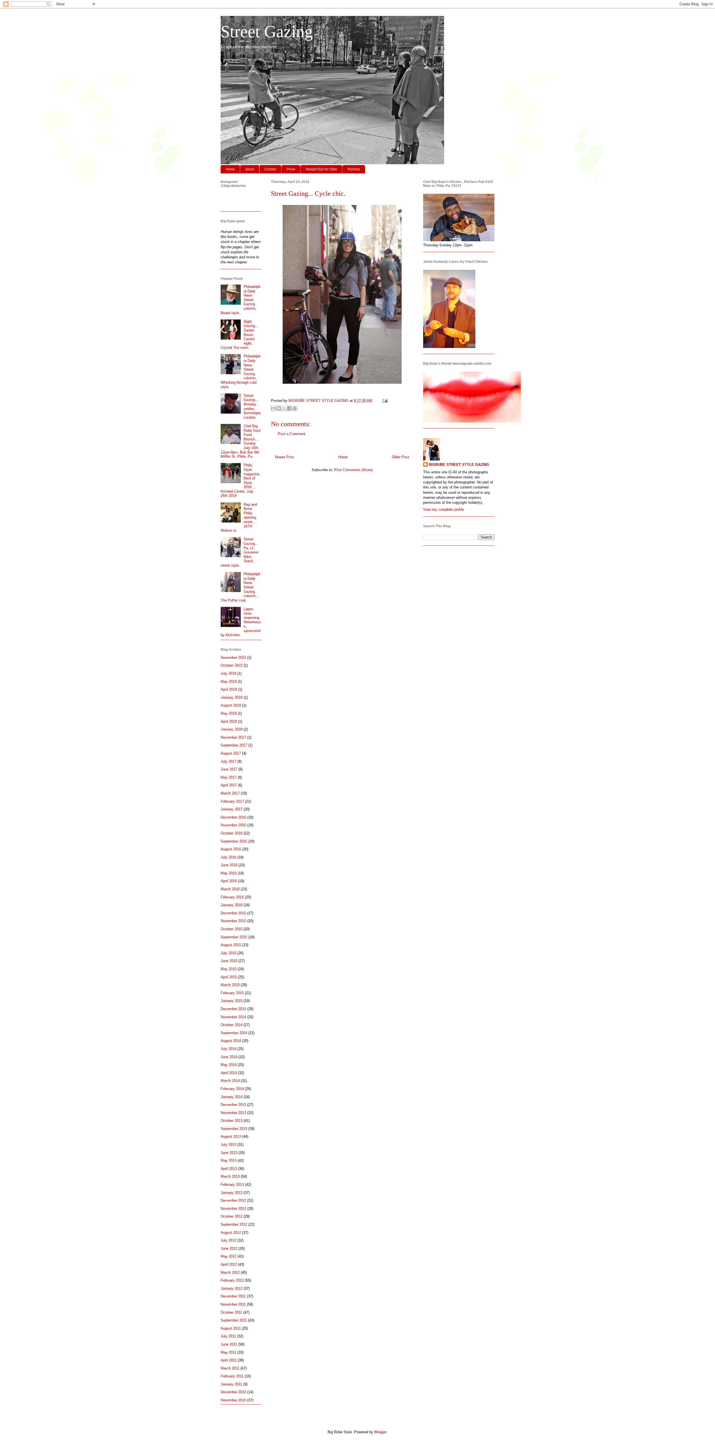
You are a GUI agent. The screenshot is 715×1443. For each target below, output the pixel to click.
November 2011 (233, 1304)
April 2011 (229, 1360)
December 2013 (233, 1105)
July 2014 (228, 1049)
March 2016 (230, 889)
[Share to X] (284, 408)
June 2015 (229, 961)
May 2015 (229, 969)
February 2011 (232, 1376)
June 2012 (229, 1248)
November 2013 (233, 1113)
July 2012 (228, 1240)
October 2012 (231, 1216)
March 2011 (230, 1368)
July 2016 (228, 857)
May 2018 (229, 713)
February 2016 (232, 897)
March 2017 (230, 793)
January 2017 (231, 809)
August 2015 (231, 945)
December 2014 (233, 1009)
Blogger (380, 1432)
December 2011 (233, 1296)
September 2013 (234, 1129)
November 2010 (233, 1400)
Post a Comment (291, 434)
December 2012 (233, 1200)
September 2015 (234, 937)
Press (291, 169)
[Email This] (273, 408)
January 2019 (231, 697)
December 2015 (233, 913)
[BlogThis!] (279, 408)
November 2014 (233, 1017)
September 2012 (234, 1224)
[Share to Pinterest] (294, 408)
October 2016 (231, 833)
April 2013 (229, 1169)
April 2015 (229, 977)
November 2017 (233, 737)
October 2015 (231, 929)
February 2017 (232, 801)
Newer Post (284, 457)
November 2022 (233, 657)
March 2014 (230, 1081)
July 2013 (228, 1145)
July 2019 (228, 673)
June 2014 (229, 1057)
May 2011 (228, 1352)
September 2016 (234, 841)
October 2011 (231, 1312)
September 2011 (234, 1320)
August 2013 (231, 1136)
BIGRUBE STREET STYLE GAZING (459, 464)
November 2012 (233, 1208)
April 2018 (229, 721)
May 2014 (229, 1065)
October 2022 (231, 665)
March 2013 (230, 1176)
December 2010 (233, 1392)
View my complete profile (443, 509)
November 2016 (233, 825)
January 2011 (231, 1384)
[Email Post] (384, 401)
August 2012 (231, 1232)
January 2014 (231, 1097)
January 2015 (231, 1001)
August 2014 (231, 1041)
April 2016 (229, 881)
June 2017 (229, 769)
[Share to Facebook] (289, 408)
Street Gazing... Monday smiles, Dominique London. (252, 406)
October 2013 (231, 1120)
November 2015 (233, 921)
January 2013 (231, 1193)
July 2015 (228, 953)
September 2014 (234, 1033)
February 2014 (232, 1089)
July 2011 (228, 1336)
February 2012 (232, 1280)
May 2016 (229, 873)
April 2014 (229, 1073)
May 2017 (229, 777)
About (249, 169)
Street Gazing (267, 31)
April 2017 (229, 785)
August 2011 (231, 1328)
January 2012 (231, 1288)
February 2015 (232, 993)
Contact (270, 169)
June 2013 (229, 1153)
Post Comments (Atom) (353, 470)
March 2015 (230, 985)
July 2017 (228, 761)
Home (230, 169)
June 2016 (229, 865)
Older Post (400, 457)
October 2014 (231, 1025)
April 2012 (229, 1264)
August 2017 (231, 753)
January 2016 (231, 905)
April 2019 (229, 689)
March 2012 (230, 1272)
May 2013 (229, 1160)
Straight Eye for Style (321, 169)
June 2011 (229, 1344)
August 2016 (231, 849)
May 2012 (229, 1256)
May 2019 (229, 681)
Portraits (353, 169)
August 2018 (231, 705)
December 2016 (233, 817)
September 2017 (234, 745)
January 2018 (231, 729)
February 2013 (232, 1184)
